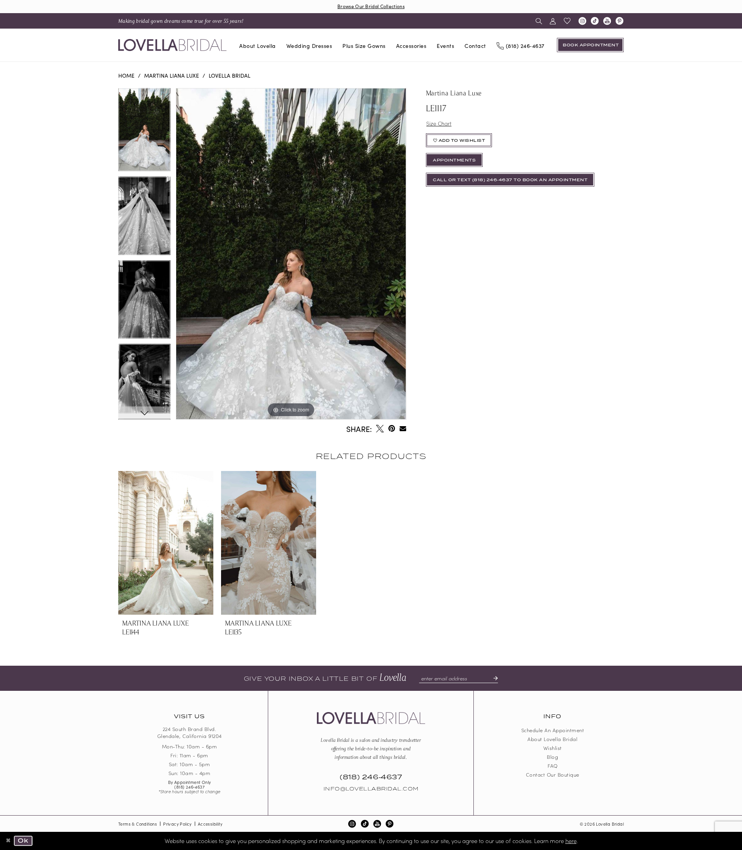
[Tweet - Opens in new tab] (380, 428)
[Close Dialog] (8, 841)
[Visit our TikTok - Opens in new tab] (595, 21)
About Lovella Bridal (552, 739)
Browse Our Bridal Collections (371, 6)
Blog (552, 756)
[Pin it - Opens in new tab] (391, 428)
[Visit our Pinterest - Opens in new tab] (619, 21)
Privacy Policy (177, 824)
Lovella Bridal (229, 75)
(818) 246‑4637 (189, 787)
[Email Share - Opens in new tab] (403, 428)
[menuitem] (180, 20)
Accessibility (210, 824)
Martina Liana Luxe (171, 75)
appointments (454, 160)
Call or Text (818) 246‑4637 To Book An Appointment (510, 180)
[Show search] (539, 20)
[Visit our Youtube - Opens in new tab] (607, 21)
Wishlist (552, 747)
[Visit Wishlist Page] (567, 21)
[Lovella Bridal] (172, 45)
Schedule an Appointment (552, 730)
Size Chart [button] (438, 123)
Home (126, 75)
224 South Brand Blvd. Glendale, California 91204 (189, 733)
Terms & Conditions (137, 824)
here (571, 840)
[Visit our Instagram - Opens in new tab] (582, 21)
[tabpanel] (144, 132)
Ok (23, 841)
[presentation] (165, 543)
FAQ (553, 765)
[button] (553, 20)
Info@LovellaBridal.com (371, 789)
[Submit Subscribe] (492, 678)
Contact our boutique (552, 774)
